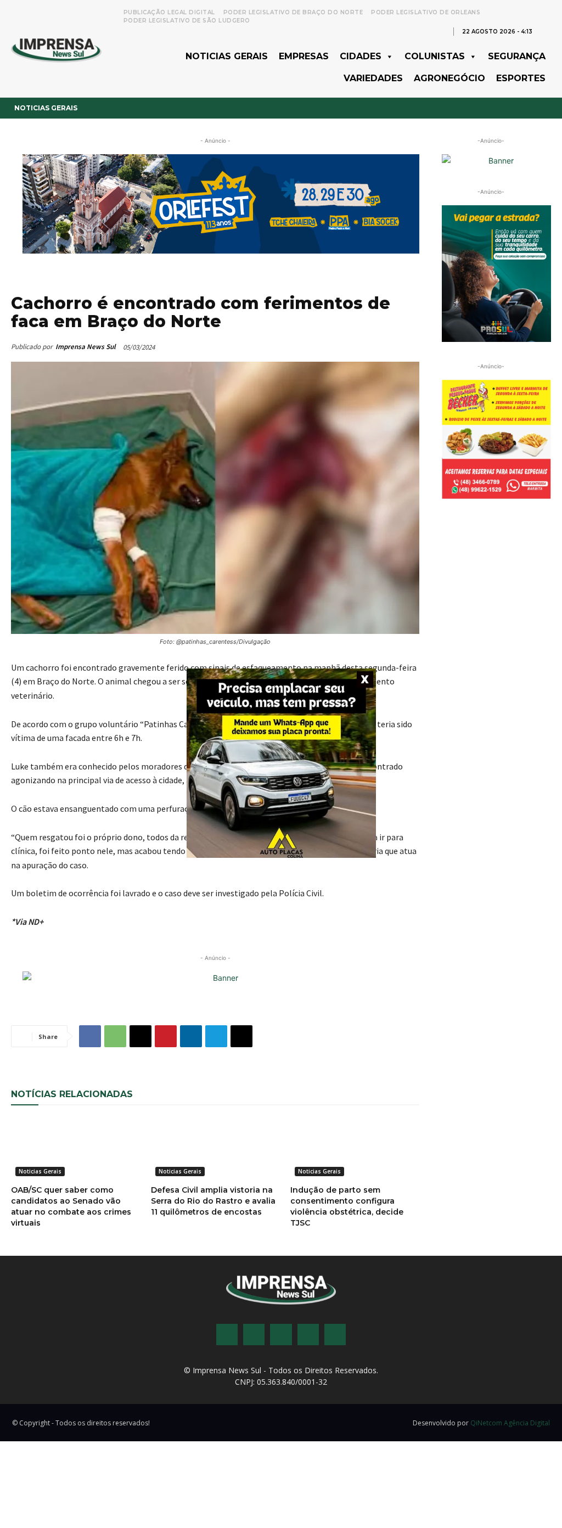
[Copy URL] (241, 1036)
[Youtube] (308, 1334)
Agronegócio (449, 78)
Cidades (360, 56)
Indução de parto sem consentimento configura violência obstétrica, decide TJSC (346, 1206)
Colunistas (434, 56)
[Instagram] (254, 1334)
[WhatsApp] (115, 1036)
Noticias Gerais (227, 56)
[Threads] (335, 1334)
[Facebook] (90, 1036)
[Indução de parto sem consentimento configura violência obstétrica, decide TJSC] (354, 1148)
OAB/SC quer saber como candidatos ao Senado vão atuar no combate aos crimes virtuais (71, 1206)
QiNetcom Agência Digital (510, 1423)
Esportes (521, 78)
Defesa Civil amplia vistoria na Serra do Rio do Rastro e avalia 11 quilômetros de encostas (213, 1201)
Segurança (517, 56)
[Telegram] (216, 1036)
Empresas (304, 56)
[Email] (140, 1036)
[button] (545, 30)
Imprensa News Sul (85, 346)
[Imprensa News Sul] (56, 49)
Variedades (373, 78)
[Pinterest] (166, 1036)
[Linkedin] (191, 1036)
